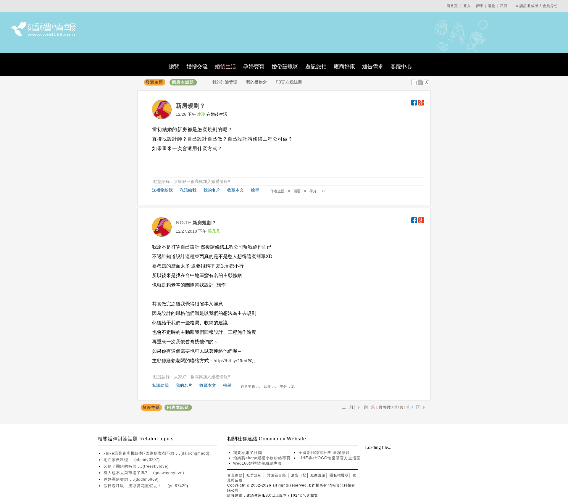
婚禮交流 (197, 67)
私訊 (504, 6)
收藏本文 (235, 190)
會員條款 (235, 475)
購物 (492, 6)
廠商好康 (344, 67)
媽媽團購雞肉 (117, 479)
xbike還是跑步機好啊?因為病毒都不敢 (140, 453)
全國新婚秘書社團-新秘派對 (324, 452)
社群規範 (254, 475)
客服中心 (401, 67)
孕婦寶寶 (253, 67)
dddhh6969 (146, 479)
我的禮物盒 (256, 82)
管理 (479, 6)
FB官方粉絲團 (289, 82)
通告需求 (372, 67)
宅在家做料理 (117, 460)
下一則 (362, 407)
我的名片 (212, 190)
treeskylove (155, 466)
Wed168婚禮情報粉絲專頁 (257, 463)
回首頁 (452, 6)
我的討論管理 (224, 82)
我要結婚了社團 (247, 452)
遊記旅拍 (316, 67)
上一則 (347, 407)
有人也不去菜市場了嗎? (126, 473)
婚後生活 (225, 67)
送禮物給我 (162, 190)
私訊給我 (188, 190)
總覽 (174, 67)
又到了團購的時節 (121, 466)
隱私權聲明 (339, 475)
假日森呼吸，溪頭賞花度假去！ (133, 486)
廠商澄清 (318, 475)
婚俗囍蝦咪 (285, 67)
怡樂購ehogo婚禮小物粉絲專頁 (262, 458)
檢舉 (255, 190)
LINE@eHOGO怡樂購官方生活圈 (329, 458)
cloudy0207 (147, 460)
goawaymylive (169, 473)
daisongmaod (195, 453)
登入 (467, 6)
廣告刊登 (298, 475)
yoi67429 (178, 486)
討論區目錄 (276, 475)
